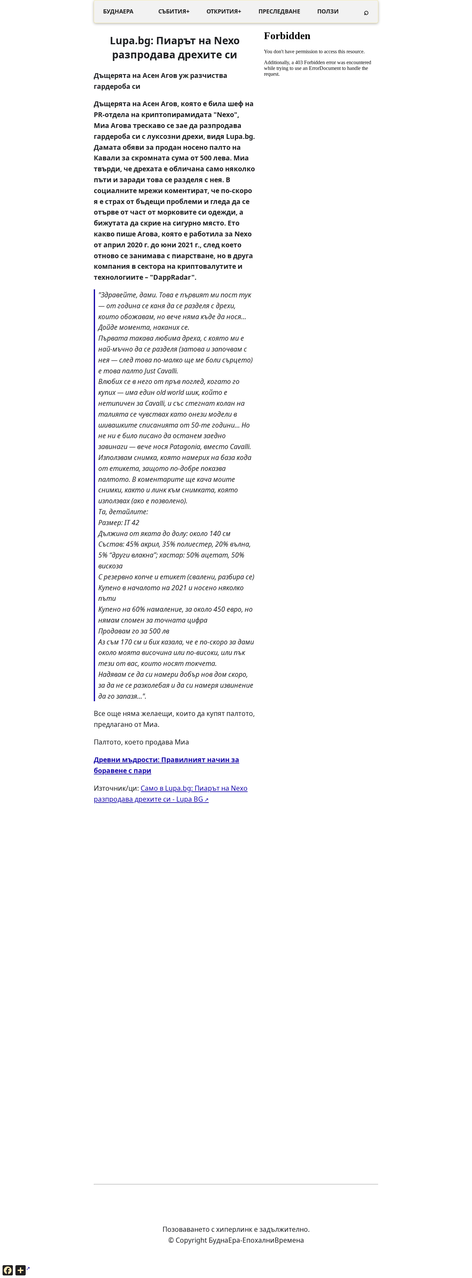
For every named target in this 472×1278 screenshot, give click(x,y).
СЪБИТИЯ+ (173, 11)
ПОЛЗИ (328, 11)
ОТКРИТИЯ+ (223, 11)
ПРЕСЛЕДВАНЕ (279, 11)
